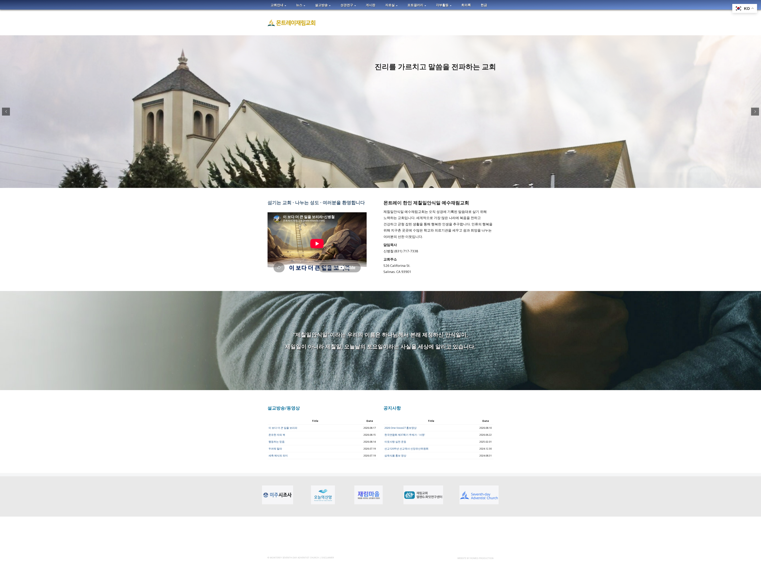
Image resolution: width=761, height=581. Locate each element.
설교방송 (322, 5)
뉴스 (299, 5)
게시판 (370, 5)
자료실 (390, 5)
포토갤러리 (415, 5)
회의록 (466, 5)
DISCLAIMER (327, 557)
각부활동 (442, 5)
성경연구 (347, 5)
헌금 (484, 5)
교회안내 (277, 5)
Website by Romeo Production (475, 558)
